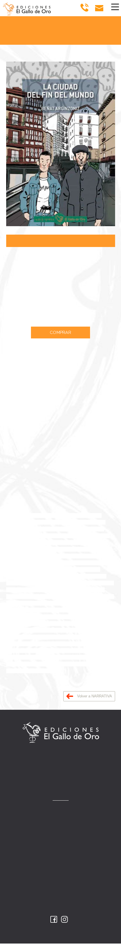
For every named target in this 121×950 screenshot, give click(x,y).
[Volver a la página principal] (24, 8)
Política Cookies (60, 901)
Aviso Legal (60, 875)
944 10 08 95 (67, 772)
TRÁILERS (60, 845)
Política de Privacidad (60, 888)
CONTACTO (60, 857)
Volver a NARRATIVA (94, 696)
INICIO (60, 808)
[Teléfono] (84, 8)
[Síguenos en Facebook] (53, 919)
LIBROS (60, 820)
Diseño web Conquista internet (60, 934)
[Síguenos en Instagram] (64, 919)
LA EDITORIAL (60, 832)
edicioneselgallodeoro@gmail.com (66, 783)
